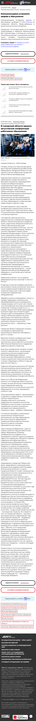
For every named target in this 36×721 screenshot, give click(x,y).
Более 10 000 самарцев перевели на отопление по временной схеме (19, 93)
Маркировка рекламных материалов (16, 659)
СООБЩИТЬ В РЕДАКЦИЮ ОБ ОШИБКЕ (15, 662)
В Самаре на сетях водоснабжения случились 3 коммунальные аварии (15, 44)
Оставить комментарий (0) (18, 61)
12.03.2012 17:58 (5, 8)
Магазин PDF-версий (9, 643)
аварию (29, 20)
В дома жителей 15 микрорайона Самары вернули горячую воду (20, 111)
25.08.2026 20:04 (6, 122)
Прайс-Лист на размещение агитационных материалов (12, 653)
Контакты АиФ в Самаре (11, 657)
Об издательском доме (10, 640)
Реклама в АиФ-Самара (10, 650)
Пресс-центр (27, 640)
